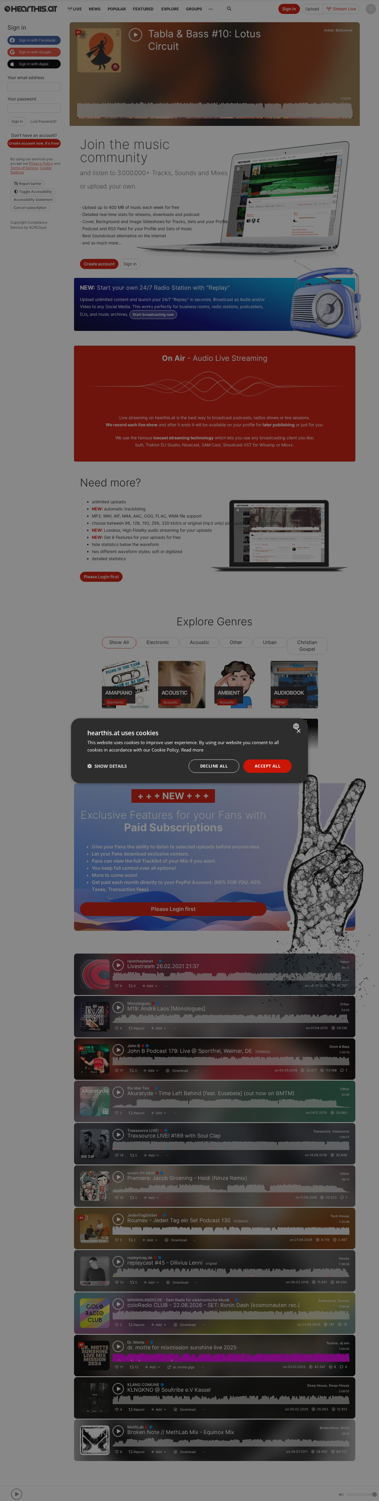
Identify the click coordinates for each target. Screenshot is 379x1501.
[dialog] (189, 750)
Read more (192, 749)
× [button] (298, 731)
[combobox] (297, 726)
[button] (107, 765)
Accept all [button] (267, 765)
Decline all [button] (214, 765)
